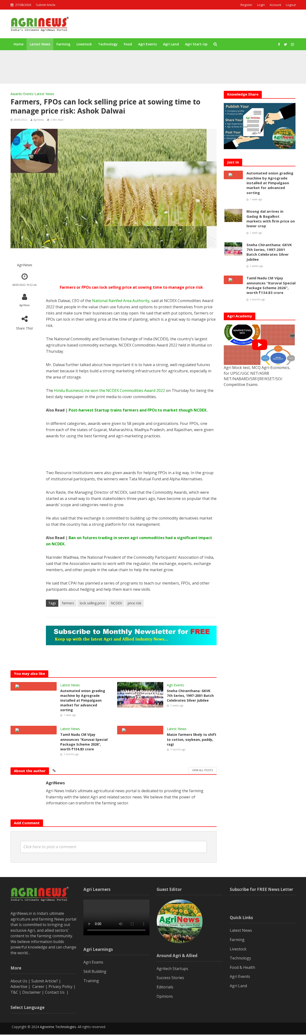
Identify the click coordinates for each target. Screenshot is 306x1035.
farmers (68, 603)
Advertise (19, 986)
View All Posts (202, 770)
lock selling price (92, 603)
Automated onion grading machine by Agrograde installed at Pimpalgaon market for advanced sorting (148, 60)
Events (28, 94)
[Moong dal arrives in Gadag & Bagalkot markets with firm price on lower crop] (41, 71)
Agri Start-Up (196, 44)
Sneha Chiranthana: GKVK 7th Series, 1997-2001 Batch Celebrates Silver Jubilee (190, 695)
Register (246, 5)
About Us (19, 981)
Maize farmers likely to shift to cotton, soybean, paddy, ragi (191, 739)
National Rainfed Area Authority (120, 300)
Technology (108, 44)
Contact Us (55, 992)
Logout (291, 5)
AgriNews (38, 119)
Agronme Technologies (58, 1026)
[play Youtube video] (259, 345)
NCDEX (116, 603)
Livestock (84, 44)
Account (275, 5)
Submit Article (45, 5)
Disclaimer (31, 992)
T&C (14, 992)
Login (261, 5)
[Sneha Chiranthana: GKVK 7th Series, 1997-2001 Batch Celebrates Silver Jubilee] (140, 694)
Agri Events (147, 44)
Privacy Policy (60, 986)
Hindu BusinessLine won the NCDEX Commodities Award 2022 (109, 390)
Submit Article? (45, 981)
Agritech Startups (172, 968)
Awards (16, 94)
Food (128, 44)
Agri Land (171, 44)
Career (38, 986)
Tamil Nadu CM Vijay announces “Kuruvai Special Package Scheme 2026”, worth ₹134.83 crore (84, 741)
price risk (134, 603)
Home (18, 44)
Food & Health (242, 967)
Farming (63, 44)
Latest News (40, 44)
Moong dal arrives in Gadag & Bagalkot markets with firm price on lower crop (130, 71)
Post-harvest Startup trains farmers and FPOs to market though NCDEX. (138, 410)
